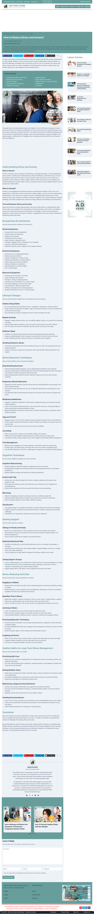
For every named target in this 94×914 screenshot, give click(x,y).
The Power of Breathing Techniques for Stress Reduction (83, 140)
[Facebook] (89, 907)
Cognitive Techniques (12, 85)
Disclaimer (53, 912)
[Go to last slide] (6, 819)
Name (5, 869)
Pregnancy (34, 1)
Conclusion (38, 85)
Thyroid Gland (36, 894)
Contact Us (86, 912)
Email (26, 869)
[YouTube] (80, 907)
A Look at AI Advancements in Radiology (81, 98)
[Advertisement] (47, 20)
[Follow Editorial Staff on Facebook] (27, 795)
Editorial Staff (32, 767)
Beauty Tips (64, 6)
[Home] (4, 33)
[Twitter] (83, 907)
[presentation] (17, 814)
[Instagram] (86, 907)
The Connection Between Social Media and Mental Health (83, 110)
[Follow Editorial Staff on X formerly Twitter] (29, 795)
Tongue (6, 894)
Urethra (6, 891)
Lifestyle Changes (11, 81)
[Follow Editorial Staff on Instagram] (32, 795)
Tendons (34, 898)
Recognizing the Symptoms (14, 79)
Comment (6, 849)
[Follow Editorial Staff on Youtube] (35, 795)
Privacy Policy (65, 912)
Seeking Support (40, 77)
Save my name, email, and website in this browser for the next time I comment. (25, 873)
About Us (76, 912)
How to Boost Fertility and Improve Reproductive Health (83, 152)
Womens (87, 6)
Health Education (8, 43)
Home (57, 6)
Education (19, 1)
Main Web (47, 1)
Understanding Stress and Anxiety (16, 77)
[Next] (59, 819)
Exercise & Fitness (9, 1)
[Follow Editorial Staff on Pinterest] (38, 795)
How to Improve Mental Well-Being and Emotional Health (83, 173)
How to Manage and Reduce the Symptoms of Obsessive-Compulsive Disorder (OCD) (16, 827)
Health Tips (79, 6)
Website (46, 869)
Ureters (34, 891)
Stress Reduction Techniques (15, 83)
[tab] (29, 833)
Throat (5, 898)
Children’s (72, 6)
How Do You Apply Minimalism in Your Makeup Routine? (84, 64)
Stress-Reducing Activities (43, 79)
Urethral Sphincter (37, 885)
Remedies (27, 1)
